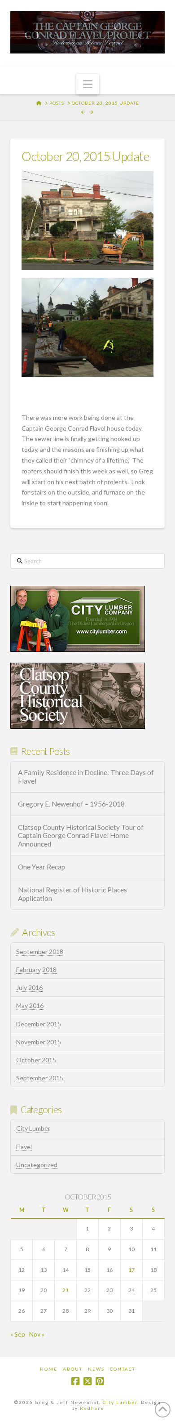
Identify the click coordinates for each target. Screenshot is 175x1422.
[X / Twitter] (87, 1381)
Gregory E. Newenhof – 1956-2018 (71, 804)
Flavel (24, 1146)
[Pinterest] (100, 1381)
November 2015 (38, 1042)
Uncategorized (36, 1164)
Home (48, 1369)
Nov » (36, 1334)
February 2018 (36, 969)
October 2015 (36, 1060)
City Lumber (33, 1128)
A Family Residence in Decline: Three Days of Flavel (86, 776)
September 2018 (39, 951)
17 (131, 1269)
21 (65, 1290)
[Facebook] (75, 1381)
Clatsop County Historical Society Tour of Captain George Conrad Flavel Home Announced (81, 835)
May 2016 (30, 1005)
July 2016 (29, 987)
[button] (87, 84)
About (73, 1369)
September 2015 (39, 1078)
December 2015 (38, 1024)
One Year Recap (41, 867)
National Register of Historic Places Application (72, 894)
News (96, 1369)
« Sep (17, 1334)
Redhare (92, 1408)
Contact (123, 1369)
